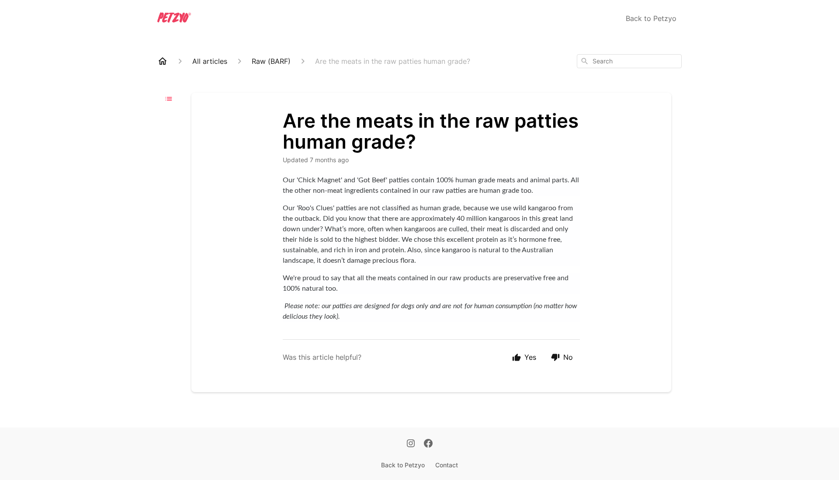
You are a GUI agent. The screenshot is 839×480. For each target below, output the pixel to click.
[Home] (162, 61)
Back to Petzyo (651, 18)
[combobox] (629, 61)
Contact (446, 465)
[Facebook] (428, 444)
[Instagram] (411, 444)
